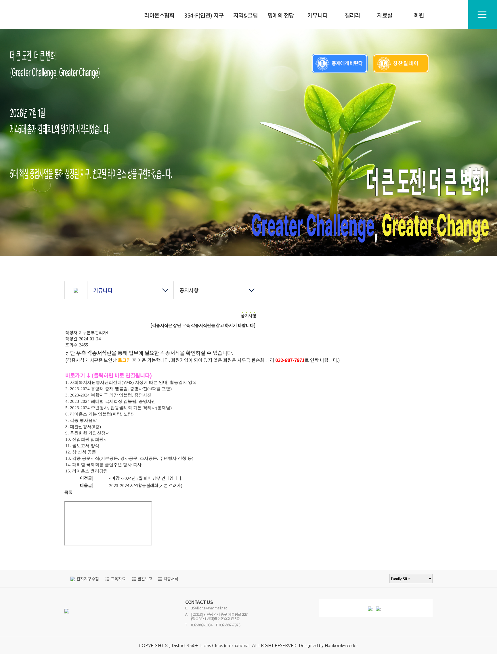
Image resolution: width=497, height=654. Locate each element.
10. (68, 439)
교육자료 (118, 578)
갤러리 (352, 15)
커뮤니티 (317, 15)
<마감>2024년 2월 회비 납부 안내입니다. (145, 478)
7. (67, 420)
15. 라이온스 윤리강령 (86, 471)
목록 (68, 492)
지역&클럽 (245, 15)
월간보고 (144, 578)
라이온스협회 (159, 15)
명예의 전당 (280, 15)
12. (68, 452)
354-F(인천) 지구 (203, 15)
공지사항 (188, 290)
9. (67, 433)
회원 (419, 15)
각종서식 (97, 352)
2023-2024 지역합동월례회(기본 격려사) (145, 485)
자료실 (384, 15)
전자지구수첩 (87, 578)
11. (68, 445)
